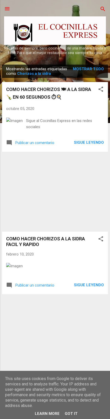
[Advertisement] (55, 192)
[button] (101, 89)
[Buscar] (103, 9)
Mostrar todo (88, 69)
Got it (71, 413)
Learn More (47, 413)
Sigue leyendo (89, 142)
